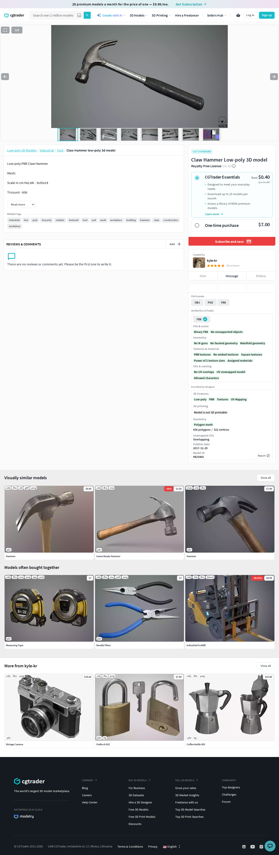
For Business (137, 788)
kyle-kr (212, 260)
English (170, 847)
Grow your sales (185, 788)
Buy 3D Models (138, 780)
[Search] (87, 15)
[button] (79, 15)
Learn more (212, 214)
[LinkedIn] (244, 846)
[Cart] (238, 15)
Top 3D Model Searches (190, 809)
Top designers (231, 787)
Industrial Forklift (196, 645)
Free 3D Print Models (142, 817)
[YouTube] (253, 846)
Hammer (10, 556)
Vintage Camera (14, 744)
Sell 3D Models (184, 780)
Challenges (229, 794)
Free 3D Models (138, 809)
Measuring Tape (14, 645)
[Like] (203, 288)
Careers (87, 795)
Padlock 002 (103, 744)
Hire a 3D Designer (140, 802)
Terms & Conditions (130, 846)
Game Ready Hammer (108, 556)
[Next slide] (274, 76)
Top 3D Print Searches (189, 817)
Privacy (153, 846)
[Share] (260, 288)
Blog (85, 788)
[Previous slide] (5, 76)
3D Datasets (136, 795)
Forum (226, 802)
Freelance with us (186, 802)
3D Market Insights (187, 795)
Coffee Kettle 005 (196, 744)
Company (87, 780)
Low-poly (200, 399)
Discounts (135, 824)
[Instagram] (262, 846)
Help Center (89, 802)
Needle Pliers (103, 645)
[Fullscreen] (5, 30)
